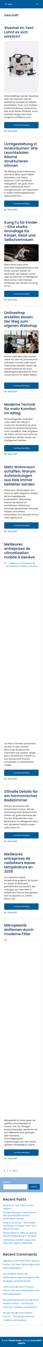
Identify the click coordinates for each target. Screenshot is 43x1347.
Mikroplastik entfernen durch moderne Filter (19, 930)
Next (16, 1170)
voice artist (9, 1286)
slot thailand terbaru (13, 1273)
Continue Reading (21, 125)
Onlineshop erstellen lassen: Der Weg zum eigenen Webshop (20, 319)
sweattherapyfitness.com (16, 1299)
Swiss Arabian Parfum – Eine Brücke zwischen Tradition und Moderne (21, 1303)
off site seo (9, 1312)
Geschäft (12, 131)
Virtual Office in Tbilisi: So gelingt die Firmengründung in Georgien (20, 1234)
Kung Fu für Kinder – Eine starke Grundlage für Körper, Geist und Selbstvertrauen (21, 231)
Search (6, 1182)
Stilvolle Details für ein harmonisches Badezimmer (21, 796)
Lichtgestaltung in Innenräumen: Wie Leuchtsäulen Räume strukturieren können (21, 154)
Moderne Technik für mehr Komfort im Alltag (20, 409)
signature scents (11, 1260)
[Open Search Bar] (37, 4)
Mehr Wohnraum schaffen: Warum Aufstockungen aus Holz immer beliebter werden (20, 475)
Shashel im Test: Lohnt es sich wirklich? (19, 32)
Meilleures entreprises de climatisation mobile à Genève (19, 551)
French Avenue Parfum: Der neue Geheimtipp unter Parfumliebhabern (21, 1264)
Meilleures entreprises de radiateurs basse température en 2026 (19, 863)
